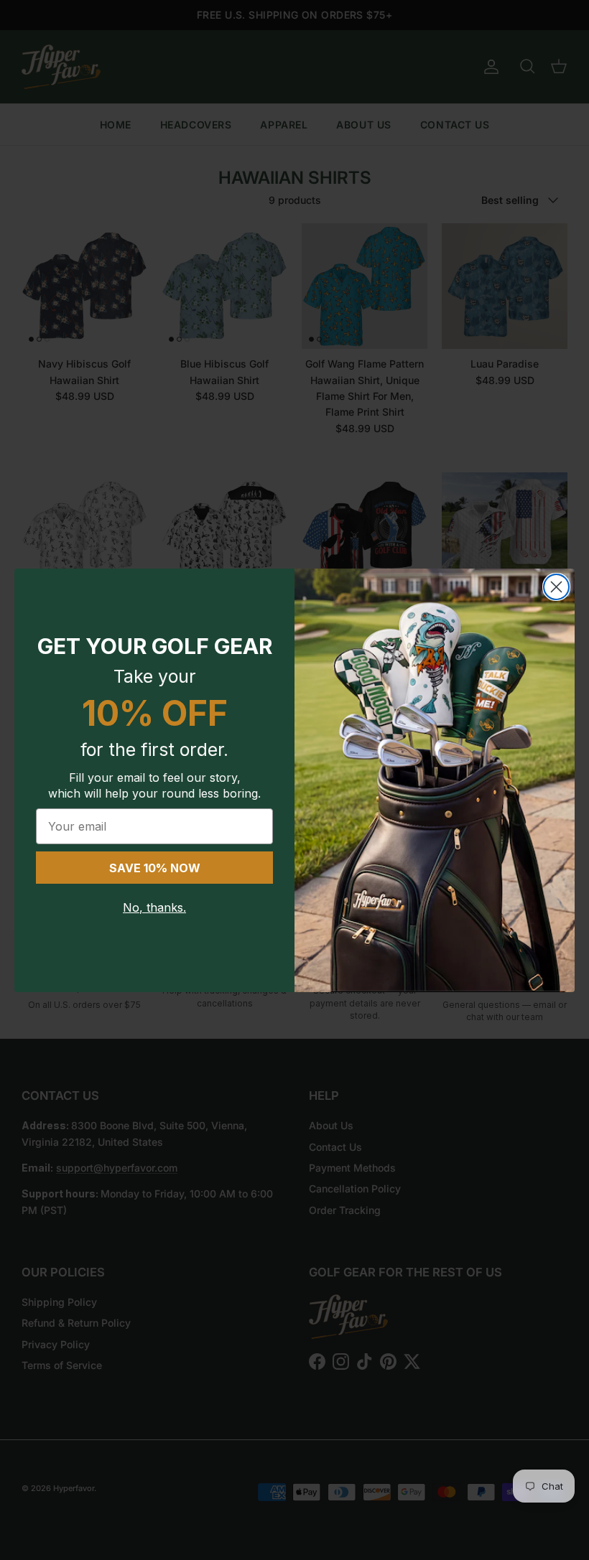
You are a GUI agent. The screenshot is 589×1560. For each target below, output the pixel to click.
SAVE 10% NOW (154, 868)
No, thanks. (154, 907)
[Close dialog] (556, 586)
